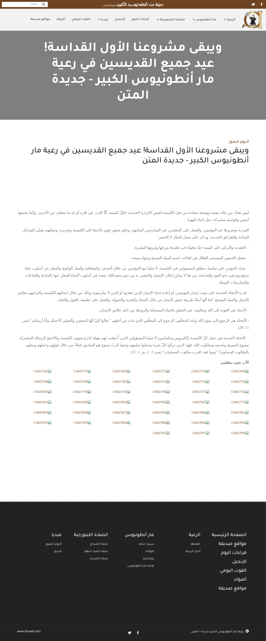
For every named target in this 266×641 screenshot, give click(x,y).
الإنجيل (120, 19)
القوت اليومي (80, 19)
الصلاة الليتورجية (172, 20)
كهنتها (195, 544)
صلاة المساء (99, 559)
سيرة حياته (146, 544)
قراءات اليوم (140, 19)
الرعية (230, 20)
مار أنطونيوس (205, 20)
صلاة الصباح (99, 544)
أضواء (60, 19)
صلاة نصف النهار (96, 551)
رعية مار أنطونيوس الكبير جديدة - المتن (217, 632)
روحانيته (148, 559)
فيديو (58, 551)
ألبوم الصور (239, 142)
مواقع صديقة (40, 19)
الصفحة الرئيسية (229, 535)
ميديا (104, 20)
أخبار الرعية (192, 551)
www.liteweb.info (29, 632)
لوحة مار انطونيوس (140, 566)
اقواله (150, 551)
